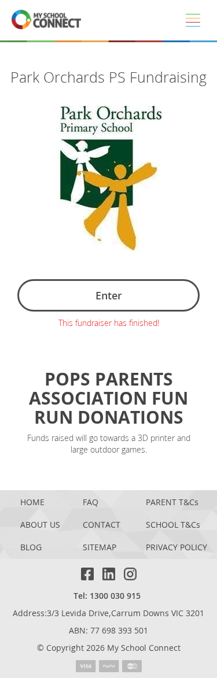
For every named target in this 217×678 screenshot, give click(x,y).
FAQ (90, 502)
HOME (32, 502)
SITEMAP (99, 548)
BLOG (31, 548)
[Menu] (192, 20)
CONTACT (101, 525)
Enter (108, 295)
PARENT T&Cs (172, 502)
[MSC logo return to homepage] (46, 20)
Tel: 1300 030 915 (107, 595)
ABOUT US (40, 525)
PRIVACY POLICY (176, 548)
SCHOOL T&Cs (173, 525)
